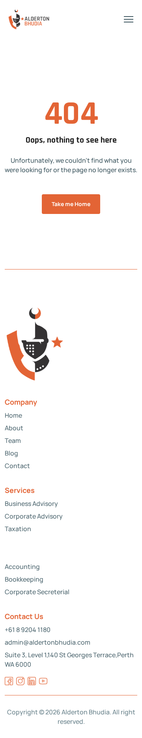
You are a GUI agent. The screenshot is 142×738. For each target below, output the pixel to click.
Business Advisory (31, 503)
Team (13, 440)
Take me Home (71, 204)
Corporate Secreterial (37, 591)
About (14, 428)
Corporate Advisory (34, 516)
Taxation (18, 528)
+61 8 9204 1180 (27, 629)
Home (13, 415)
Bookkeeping (24, 579)
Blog (11, 453)
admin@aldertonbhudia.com (47, 642)
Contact (17, 465)
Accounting (22, 566)
